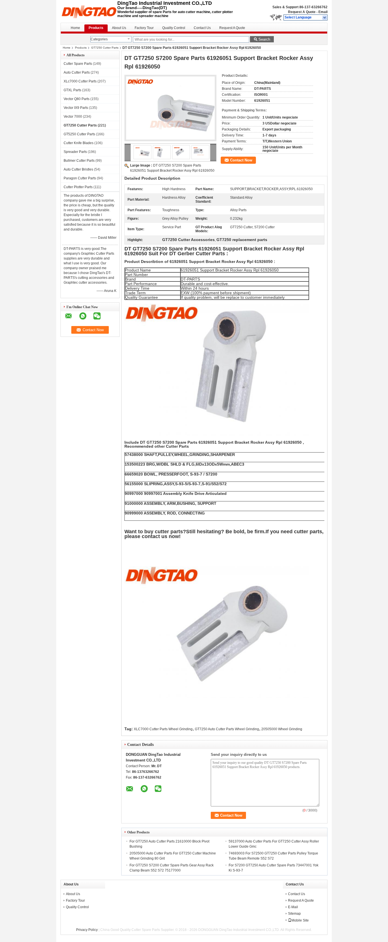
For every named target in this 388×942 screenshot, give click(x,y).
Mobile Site (300, 920)
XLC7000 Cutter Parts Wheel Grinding (163, 729)
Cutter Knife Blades (78, 143)
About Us (119, 28)
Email (322, 12)
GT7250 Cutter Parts (104, 47)
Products (96, 28)
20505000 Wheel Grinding (281, 729)
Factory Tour (144, 28)
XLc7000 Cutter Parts (80, 81)
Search (264, 39)
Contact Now (241, 160)
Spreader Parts (75, 152)
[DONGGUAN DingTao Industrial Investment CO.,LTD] (324, 17)
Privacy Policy (87, 930)
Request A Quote (302, 12)
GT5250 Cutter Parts (79, 134)
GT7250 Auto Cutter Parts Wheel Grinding (227, 729)
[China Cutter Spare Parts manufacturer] (89, 11)
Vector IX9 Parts (76, 108)
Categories (99, 39)
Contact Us (202, 28)
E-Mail (293, 907)
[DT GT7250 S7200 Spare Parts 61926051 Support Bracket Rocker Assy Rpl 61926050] (170, 108)
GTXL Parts (72, 90)
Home (75, 28)
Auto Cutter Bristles (78, 169)
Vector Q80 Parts (76, 99)
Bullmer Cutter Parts (79, 161)
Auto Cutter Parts (77, 72)
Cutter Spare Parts (78, 64)
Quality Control (173, 28)
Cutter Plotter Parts (78, 187)
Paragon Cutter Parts (80, 178)
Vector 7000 (73, 117)
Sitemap (294, 914)
